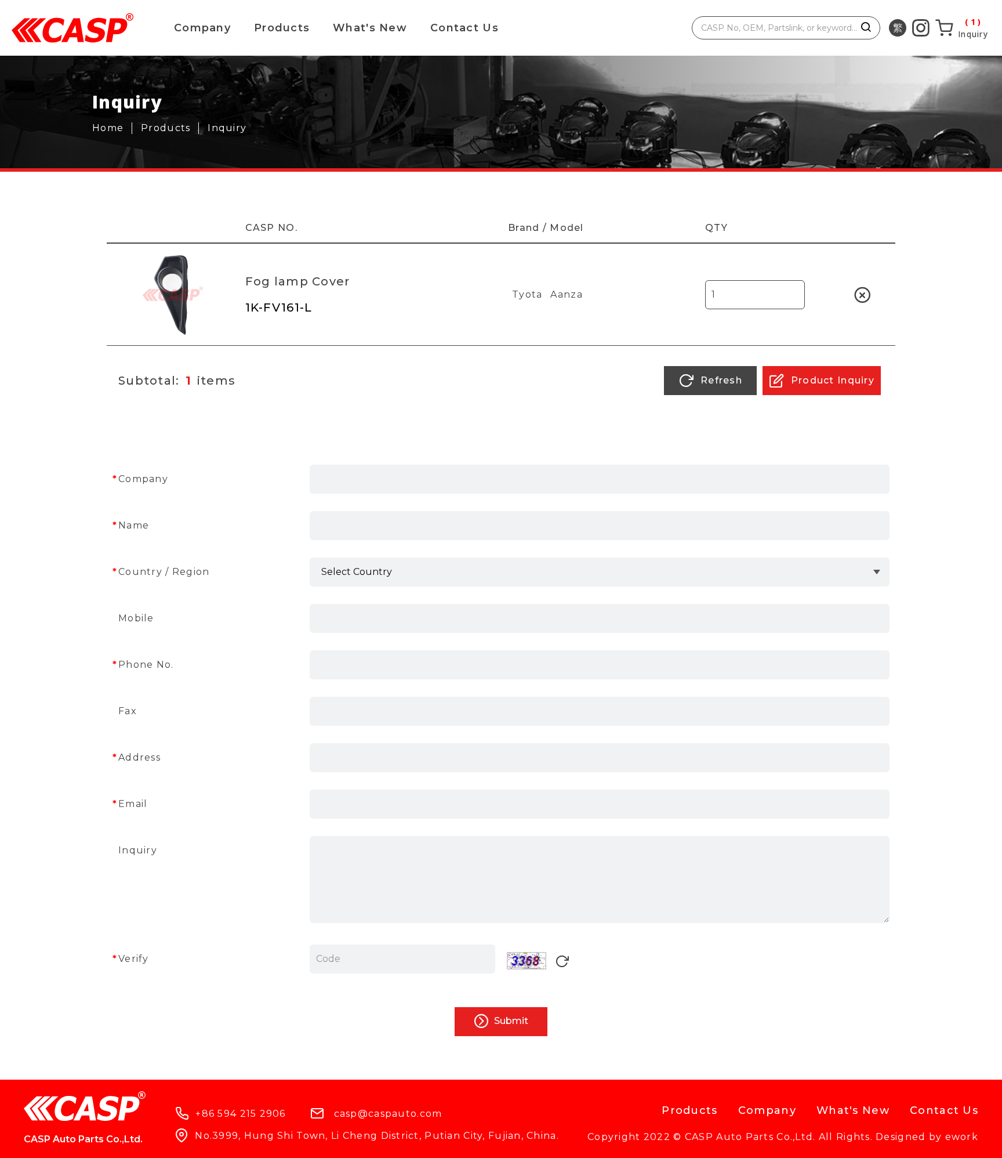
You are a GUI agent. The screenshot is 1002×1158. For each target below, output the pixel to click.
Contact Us (464, 27)
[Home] (112, 128)
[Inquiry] (961, 28)
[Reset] (562, 962)
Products (282, 27)
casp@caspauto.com (388, 1113)
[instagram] (920, 27)
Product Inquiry (831, 380)
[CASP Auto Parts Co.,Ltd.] (72, 28)
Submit (510, 1020)
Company (202, 27)
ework (961, 1136)
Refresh (720, 380)
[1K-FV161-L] (172, 295)
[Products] (170, 128)
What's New (370, 27)
